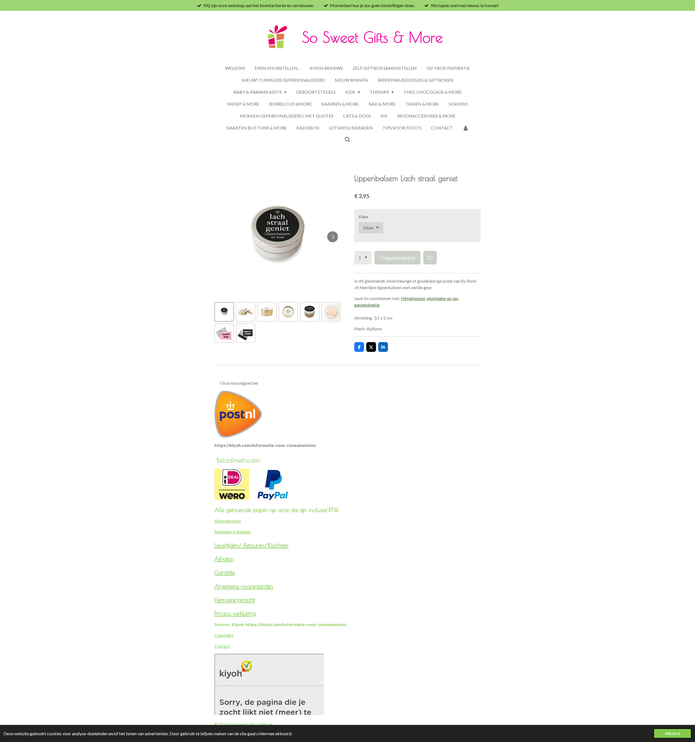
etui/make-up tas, (443, 298)
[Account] (465, 127)
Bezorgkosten (227, 520)
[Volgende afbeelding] (332, 236)
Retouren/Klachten (266, 545)
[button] (224, 311)
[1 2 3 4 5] (363, 257)
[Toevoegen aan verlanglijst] (430, 257)
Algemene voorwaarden (243, 586)
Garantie (224, 572)
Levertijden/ (229, 545)
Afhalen (223, 558)
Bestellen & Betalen (232, 531)
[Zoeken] (347, 139)
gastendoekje (367, 304)
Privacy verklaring (235, 613)
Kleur (364, 216)
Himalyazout (413, 298)
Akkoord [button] (672, 733)
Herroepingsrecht (234, 599)
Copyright (223, 635)
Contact (222, 646)
